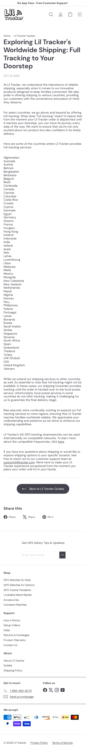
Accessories (11, 600)
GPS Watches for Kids (17, 580)
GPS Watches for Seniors (19, 585)
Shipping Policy (13, 670)
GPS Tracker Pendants (17, 590)
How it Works (12, 620)
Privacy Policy (39, 743)
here (61, 441)
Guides (8, 665)
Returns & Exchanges (16, 635)
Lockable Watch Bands (18, 595)
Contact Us (11, 645)
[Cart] (70, 14)
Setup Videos (12, 625)
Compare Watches (15, 604)
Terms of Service (62, 743)
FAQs (7, 630)
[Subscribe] (62, 555)
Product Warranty (15, 640)
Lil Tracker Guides (24, 35)
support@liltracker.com (19, 462)
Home (7, 35)
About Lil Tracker (14, 660)
